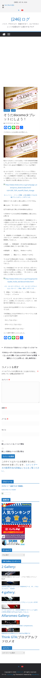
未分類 (13, 110)
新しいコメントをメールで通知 (13, 444)
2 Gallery (8, 567)
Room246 (6, 110)
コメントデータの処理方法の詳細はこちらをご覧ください (20, 467)
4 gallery (8, 592)
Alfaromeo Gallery (15, 615)
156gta (17, 123)
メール (5, 419)
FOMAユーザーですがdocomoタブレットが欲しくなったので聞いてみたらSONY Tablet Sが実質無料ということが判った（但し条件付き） (19, 355)
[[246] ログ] (4, 34)
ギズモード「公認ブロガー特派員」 (13, 486)
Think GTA (9, 637)
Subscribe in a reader (9, 490)
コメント (6, 379)
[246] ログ (20, 19)
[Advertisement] (20, 58)
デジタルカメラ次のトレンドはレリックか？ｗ (20, 347)
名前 (4, 408)
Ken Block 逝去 (9, 5)
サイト (4, 430)
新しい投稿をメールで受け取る (13, 451)
